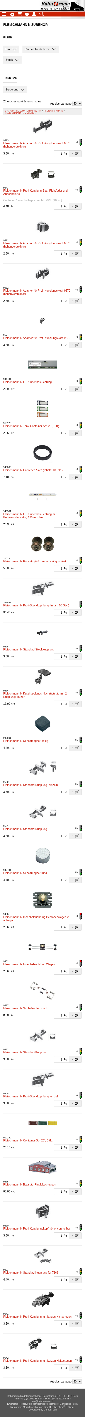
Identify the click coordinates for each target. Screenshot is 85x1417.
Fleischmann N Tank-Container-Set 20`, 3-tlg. (31, 426)
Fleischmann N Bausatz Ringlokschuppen (29, 1184)
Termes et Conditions (60, 1403)
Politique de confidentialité (33, 1403)
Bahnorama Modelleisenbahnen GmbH (30, 1407)
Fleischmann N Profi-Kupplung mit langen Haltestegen (37, 1316)
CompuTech (50, 1409)
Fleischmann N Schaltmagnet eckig (25, 740)
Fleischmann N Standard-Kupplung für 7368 (30, 1272)
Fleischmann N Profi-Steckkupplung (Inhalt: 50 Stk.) (36, 605)
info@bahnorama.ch (42, 1401)
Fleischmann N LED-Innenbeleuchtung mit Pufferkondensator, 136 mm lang (29, 515)
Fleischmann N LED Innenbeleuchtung (27, 382)
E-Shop (9, 111)
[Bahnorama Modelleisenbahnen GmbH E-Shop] (62, 9)
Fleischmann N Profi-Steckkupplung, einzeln (31, 1096)
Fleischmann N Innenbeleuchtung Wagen (29, 964)
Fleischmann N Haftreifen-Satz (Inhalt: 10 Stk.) (33, 470)
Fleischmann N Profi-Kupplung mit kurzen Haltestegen (37, 1360)
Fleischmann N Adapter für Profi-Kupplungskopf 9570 (36, 338)
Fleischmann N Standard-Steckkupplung (28, 649)
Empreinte (12, 1403)
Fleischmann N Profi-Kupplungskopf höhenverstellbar (36, 1228)
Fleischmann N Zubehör (20, 113)
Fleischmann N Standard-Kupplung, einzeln (30, 784)
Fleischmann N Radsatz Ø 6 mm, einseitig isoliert (34, 561)
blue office (59, 1407)
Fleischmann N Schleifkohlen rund (24, 1008)
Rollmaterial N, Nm (28, 111)
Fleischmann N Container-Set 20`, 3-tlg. (28, 1140)
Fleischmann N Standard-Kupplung (25, 829)
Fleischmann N (53, 111)
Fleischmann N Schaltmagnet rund (25, 873)
